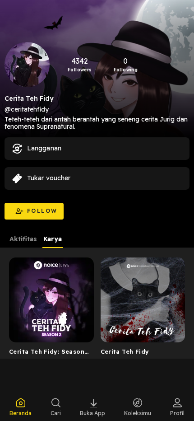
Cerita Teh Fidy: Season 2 (46, 353)
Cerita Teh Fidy (125, 351)
